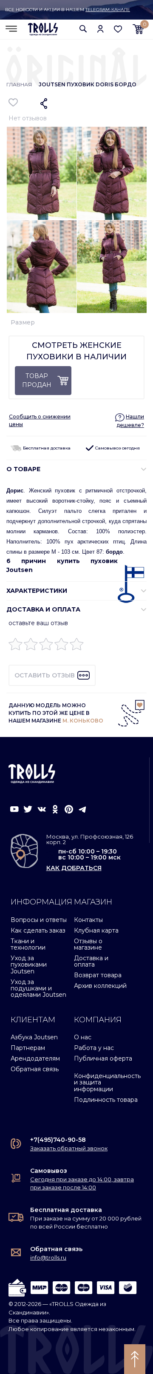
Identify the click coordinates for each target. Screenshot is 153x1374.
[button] (83, 28)
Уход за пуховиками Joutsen (29, 964)
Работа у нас (94, 1048)
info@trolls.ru (48, 1257)
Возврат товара (98, 975)
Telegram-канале (107, 9)
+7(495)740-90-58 (58, 1140)
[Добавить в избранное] (13, 102)
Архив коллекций (100, 986)
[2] (31, 646)
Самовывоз (48, 1171)
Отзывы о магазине (88, 944)
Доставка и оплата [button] (43, 609)
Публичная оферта (103, 1058)
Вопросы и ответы (39, 920)
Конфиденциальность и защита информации (107, 1082)
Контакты (88, 920)
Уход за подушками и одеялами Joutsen (38, 988)
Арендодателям (35, 1058)
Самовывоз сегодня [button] (117, 448)
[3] (46, 646)
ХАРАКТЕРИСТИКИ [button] (36, 591)
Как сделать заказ (38, 930)
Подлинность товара (106, 1100)
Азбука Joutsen (34, 1037)
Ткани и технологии (28, 944)
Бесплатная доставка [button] (46, 448)
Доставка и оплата (91, 961)
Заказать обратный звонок (69, 1148)
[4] (61, 646)
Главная (19, 84)
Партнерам (28, 1048)
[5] (77, 646)
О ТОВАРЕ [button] (23, 469)
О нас (82, 1037)
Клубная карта (96, 930)
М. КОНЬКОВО (82, 720)
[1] (15, 646)
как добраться (74, 868)
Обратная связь (35, 1069)
